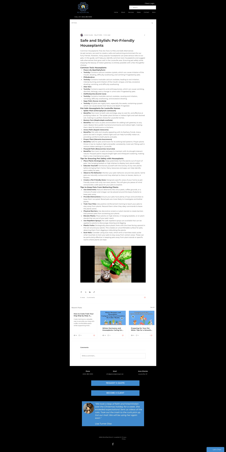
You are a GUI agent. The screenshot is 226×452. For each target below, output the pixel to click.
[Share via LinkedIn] (90, 292)
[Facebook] (113, 444)
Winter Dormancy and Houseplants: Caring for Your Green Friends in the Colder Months (112, 329)
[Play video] (113, 264)
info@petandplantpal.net (115, 374)
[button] (123, 12)
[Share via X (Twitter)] (85, 292)
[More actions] (145, 35)
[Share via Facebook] (81, 292)
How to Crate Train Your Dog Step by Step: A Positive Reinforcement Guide (84, 315)
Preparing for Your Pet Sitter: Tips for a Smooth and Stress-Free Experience (141, 329)
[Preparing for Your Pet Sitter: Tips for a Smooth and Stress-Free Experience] (141, 318)
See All (152, 307)
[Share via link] (94, 292)
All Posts (74, 23)
